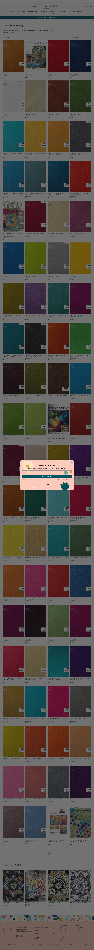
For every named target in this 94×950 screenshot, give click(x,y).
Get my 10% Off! (47, 476)
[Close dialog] (72, 462)
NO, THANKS (47, 484)
